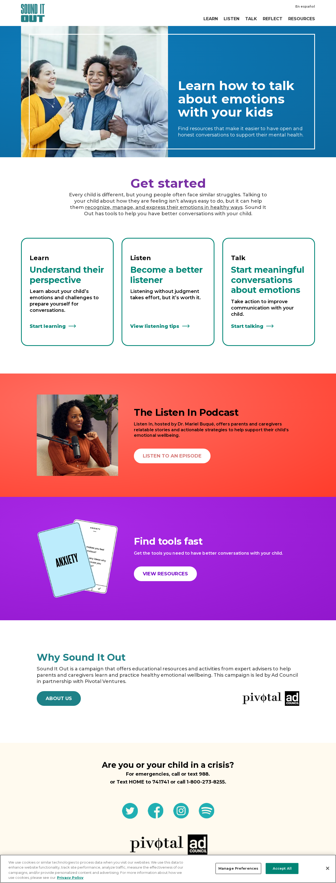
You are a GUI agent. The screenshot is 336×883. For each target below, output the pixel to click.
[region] (168, 869)
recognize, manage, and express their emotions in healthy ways (164, 207)
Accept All (282, 868)
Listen (231, 18)
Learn (210, 18)
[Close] (327, 868)
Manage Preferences (238, 868)
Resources (301, 18)
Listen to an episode (172, 456)
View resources (165, 574)
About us (59, 698)
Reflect (272, 18)
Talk (251, 18)
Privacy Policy (70, 877)
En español (305, 6)
